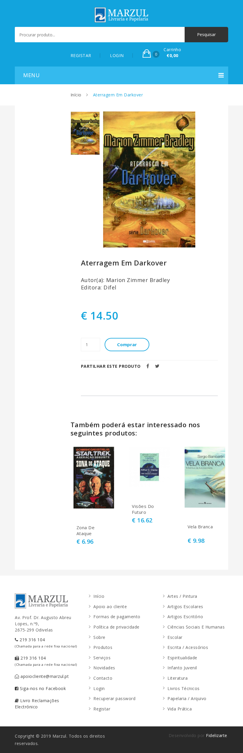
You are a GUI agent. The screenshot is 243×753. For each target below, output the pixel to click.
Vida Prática (179, 709)
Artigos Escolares (185, 606)
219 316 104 (46, 642)
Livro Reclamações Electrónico (37, 704)
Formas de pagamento (116, 616)
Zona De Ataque (85, 530)
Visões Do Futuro (143, 509)
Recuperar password (114, 698)
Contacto (102, 678)
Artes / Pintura (182, 596)
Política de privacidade (116, 627)
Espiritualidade (182, 657)
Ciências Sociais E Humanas (196, 627)
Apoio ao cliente (110, 606)
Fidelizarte (216, 735)
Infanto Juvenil (182, 668)
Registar (101, 709)
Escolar (175, 637)
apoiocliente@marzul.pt (44, 676)
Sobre (99, 637)
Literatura (177, 678)
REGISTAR (81, 55)
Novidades (104, 668)
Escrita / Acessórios (187, 647)
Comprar (127, 344)
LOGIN (117, 55)
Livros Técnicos (183, 688)
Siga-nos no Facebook (42, 688)
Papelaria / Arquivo (187, 698)
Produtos (102, 647)
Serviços (102, 657)
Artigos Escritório (185, 616)
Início (76, 95)
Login (99, 688)
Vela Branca (200, 526)
